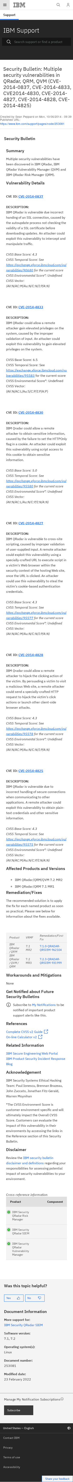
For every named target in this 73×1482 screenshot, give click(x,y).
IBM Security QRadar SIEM (20, 1231)
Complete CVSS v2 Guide (24, 1032)
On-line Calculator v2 (21, 1037)
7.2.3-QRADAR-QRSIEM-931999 (51, 961)
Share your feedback (57, 1478)
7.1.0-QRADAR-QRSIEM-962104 (51, 948)
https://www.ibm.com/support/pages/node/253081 (32, 124)
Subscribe (13, 1410)
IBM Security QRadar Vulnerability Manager (20, 1249)
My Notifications (44, 1005)
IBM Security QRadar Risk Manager (20, 1215)
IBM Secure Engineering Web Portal (32, 1053)
